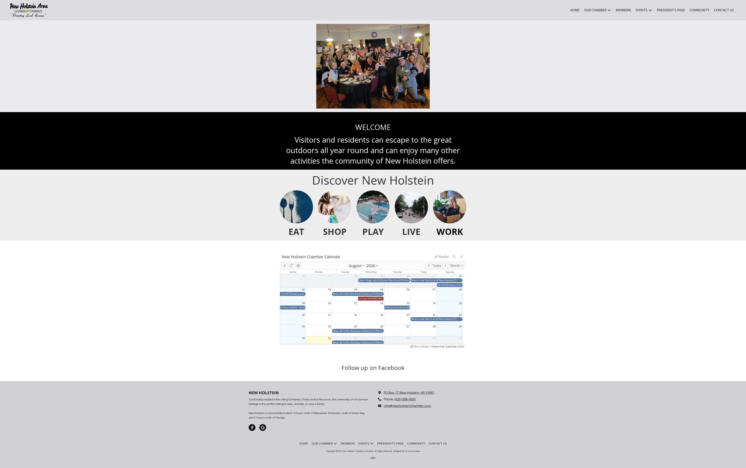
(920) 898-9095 (405, 399)
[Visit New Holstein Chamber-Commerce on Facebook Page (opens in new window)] (252, 427)
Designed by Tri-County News (406, 451)
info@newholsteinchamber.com (407, 406)
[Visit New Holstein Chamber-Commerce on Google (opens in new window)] (262, 427)
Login (373, 457)
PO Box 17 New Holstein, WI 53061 (408, 392)
